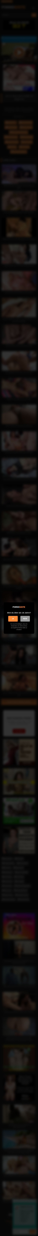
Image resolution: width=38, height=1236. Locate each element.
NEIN (25, 619)
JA (13, 619)
